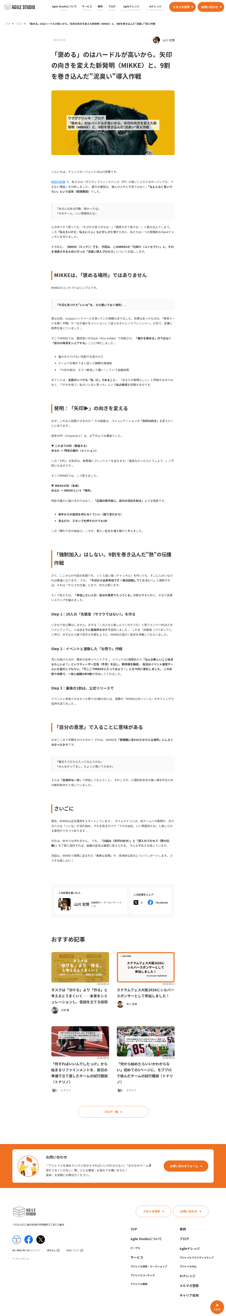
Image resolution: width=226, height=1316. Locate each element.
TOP (7, 23)
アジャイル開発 (138, 1284)
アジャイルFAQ (188, 1266)
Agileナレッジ (190, 1248)
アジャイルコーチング (142, 1275)
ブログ (19, 23)
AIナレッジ (187, 1275)
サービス (136, 1257)
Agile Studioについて (146, 1238)
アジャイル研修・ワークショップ (148, 1266)
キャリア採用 (189, 1295)
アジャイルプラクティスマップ (197, 1257)
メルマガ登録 (189, 1285)
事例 (183, 1229)
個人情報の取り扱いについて (26, 1250)
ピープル (135, 1248)
